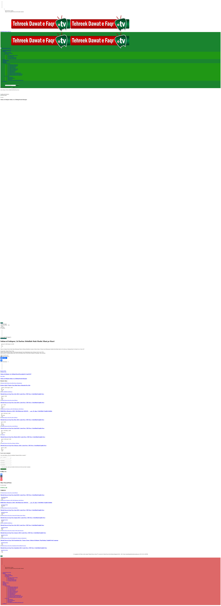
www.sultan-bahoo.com (11, 66)
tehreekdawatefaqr (4, 497)
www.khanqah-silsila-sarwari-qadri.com (14, 75)
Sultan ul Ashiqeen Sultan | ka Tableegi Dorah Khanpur (13, 378)
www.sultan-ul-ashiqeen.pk (12, 69)
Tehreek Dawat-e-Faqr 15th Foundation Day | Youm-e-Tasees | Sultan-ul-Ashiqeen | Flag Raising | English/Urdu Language (29, 540)
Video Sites (7, 76)
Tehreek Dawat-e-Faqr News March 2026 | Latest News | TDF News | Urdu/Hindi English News (22, 437)
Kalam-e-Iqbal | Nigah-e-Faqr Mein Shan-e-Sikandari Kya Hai (15, 385)
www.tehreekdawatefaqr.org (12, 65)
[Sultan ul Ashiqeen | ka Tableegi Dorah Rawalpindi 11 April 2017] (3, 371)
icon (21, 383)
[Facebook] (110, 474)
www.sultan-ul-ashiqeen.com (12, 68)
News (4, 59)
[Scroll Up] (1, 92)
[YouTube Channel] (110, 480)
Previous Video (3, 370)
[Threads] (110, 476)
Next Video (2, 376)
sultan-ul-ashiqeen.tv (11, 78)
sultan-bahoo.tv (10, 77)
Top (1, 556)
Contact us (5, 81)
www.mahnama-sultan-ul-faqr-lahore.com (15, 73)
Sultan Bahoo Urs (10, 56)
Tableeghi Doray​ (6, 60)
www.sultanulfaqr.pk (11, 71)
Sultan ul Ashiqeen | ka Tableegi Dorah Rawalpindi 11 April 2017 (15, 374)
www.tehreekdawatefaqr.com (12, 64)
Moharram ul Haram (8, 53)
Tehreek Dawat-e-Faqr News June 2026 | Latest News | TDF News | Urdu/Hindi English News (22, 402)
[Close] (0, 92)
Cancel (1, 322)
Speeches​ (4, 61)
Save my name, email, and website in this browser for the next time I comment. (16, 466)
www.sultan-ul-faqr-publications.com (14, 72)
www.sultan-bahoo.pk (11, 67)
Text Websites (7, 63)
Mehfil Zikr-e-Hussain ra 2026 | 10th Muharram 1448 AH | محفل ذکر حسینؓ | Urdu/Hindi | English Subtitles (26, 411)
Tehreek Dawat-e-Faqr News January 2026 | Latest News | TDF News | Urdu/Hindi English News (23, 532)
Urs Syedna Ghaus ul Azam (12, 55)
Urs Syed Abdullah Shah (11, 57)
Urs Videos (7, 54)
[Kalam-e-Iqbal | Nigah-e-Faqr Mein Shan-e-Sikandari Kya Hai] (10, 383)
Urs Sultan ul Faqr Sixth (11, 58)
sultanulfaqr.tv (9, 79)
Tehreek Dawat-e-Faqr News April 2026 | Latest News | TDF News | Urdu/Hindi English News (22, 428)
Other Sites (5, 62)
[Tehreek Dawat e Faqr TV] (64, 31)
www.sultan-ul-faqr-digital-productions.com (15, 80)
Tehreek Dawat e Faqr (7, 50)
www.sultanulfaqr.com (11, 70)
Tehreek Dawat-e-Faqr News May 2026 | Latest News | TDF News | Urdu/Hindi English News (22, 419)
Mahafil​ (4, 51)
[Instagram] (110, 478)
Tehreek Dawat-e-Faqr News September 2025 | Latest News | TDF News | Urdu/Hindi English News (23, 547)
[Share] (110, 360)
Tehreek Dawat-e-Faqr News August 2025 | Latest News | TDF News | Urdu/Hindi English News (22, 517)
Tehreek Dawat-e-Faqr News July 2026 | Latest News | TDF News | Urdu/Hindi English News (22, 394)
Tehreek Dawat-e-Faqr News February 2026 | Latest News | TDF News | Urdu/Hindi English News (23, 445)
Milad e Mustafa (8, 52)
